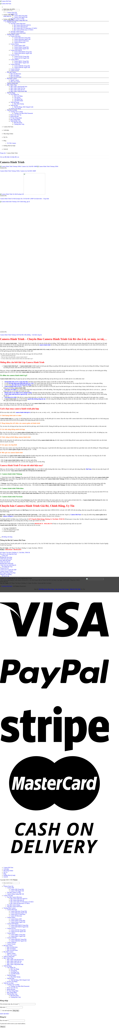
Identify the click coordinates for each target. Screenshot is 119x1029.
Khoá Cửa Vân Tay (15, 115)
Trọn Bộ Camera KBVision (18, 33)
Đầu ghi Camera (11, 72)
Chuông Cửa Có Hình (16, 111)
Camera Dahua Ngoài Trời (21, 48)
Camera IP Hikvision (19, 42)
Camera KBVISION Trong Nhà (23, 52)
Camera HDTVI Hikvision (21, 41)
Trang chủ (3, 153)
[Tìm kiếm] (4, 12)
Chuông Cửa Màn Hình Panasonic (23, 113)
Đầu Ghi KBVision (15, 77)
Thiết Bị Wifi (14, 105)
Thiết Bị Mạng (11, 93)
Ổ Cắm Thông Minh (16, 118)
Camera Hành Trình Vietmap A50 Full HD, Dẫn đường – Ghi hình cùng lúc (21, 335)
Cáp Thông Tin (14, 94)
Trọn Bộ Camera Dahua (17, 31)
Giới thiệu (6, 130)
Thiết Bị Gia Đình (12, 110)
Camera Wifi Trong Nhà (20, 15)
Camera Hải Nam (8, 126)
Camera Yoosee (14, 70)
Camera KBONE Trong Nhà (22, 66)
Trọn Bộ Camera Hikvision (17, 23)
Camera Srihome (15, 69)
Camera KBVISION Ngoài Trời (23, 53)
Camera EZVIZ (14, 55)
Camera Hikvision (15, 36)
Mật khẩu (3, 1007)
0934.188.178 (48, 523)
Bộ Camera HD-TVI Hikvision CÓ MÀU (25, 28)
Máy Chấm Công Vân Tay (17, 88)
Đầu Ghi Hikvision (15, 74)
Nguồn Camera (14, 80)
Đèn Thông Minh (15, 119)
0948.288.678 (7, 16)
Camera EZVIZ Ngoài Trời (21, 58)
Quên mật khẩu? (4, 1013)
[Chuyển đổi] (0, 537)
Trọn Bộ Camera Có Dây (17, 19)
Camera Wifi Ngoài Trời (20, 17)
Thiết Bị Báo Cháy (15, 121)
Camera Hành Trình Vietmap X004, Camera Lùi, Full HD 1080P (18, 171)
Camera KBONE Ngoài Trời (22, 67)
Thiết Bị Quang (14, 102)
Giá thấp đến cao (14, 157)
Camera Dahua (14, 44)
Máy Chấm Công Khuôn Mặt (18, 91)
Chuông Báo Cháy (19, 124)
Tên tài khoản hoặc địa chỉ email (9, 1004)
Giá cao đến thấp (5, 157)
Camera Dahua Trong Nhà (21, 47)
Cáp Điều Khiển (18, 100)
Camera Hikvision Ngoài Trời (22, 39)
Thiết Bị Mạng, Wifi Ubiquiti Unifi (23, 107)
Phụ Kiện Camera (12, 78)
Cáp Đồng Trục (18, 99)
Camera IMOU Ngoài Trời (21, 62)
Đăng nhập (15, 1010)
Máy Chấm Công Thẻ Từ (17, 89)
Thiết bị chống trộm (12, 83)
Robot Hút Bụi (14, 116)
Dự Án (5, 137)
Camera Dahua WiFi (19, 45)
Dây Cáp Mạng (18, 96)
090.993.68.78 (39, 523)
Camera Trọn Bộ (11, 22)
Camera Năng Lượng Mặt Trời (18, 20)
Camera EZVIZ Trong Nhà (21, 56)
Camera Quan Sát (12, 12)
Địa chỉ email (4, 1020)
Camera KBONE (15, 64)
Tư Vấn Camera (11, 143)
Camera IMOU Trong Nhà (21, 61)
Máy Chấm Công (12, 85)
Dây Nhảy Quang (19, 104)
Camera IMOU (14, 59)
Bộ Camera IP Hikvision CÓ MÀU (23, 30)
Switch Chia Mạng (15, 108)
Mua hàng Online (8, 133)
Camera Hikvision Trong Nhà (22, 37)
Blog (4, 140)
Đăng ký (3, 1026)
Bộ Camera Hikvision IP (21, 26)
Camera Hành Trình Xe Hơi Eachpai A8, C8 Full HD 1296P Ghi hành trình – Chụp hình (24, 198)
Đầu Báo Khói (18, 122)
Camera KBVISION (16, 50)
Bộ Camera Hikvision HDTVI (22, 25)
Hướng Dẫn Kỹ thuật (9, 145)
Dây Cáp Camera (15, 81)
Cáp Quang (17, 97)
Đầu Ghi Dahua (14, 75)
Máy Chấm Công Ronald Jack (18, 86)
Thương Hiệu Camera (13, 34)
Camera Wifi (13, 14)
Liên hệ (5, 149)
